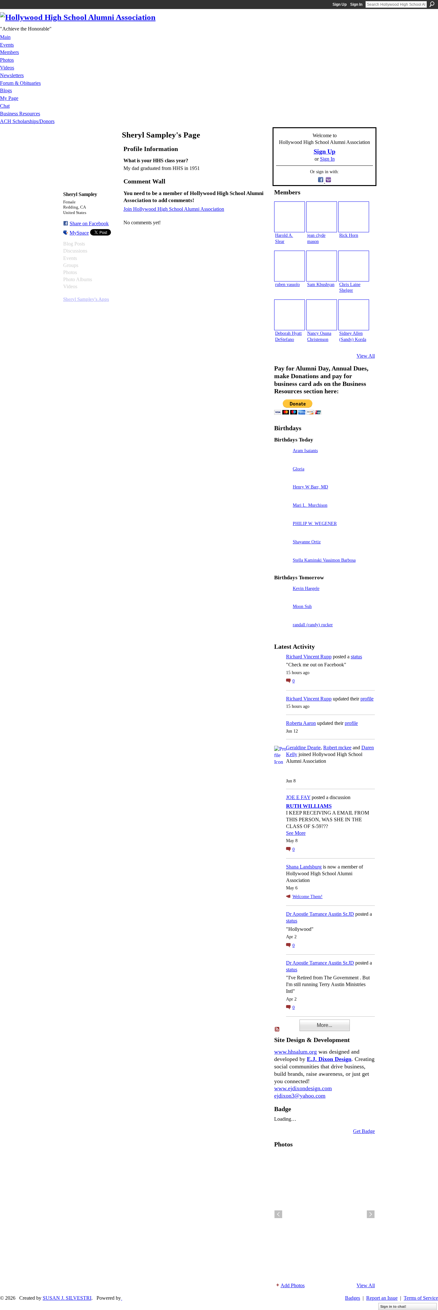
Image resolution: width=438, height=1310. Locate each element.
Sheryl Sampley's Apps (86, 299)
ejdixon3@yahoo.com (299, 1095)
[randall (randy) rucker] (282, 634)
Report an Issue (382, 1298)
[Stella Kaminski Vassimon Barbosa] (282, 569)
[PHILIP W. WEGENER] (282, 532)
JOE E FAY (298, 797)
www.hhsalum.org (295, 1051)
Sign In (356, 4)
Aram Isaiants (305, 450)
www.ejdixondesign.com (303, 1088)
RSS (277, 1029)
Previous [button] (278, 1214)
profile (367, 698)
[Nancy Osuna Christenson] (321, 314)
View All (366, 356)
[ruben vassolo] (289, 266)
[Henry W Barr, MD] (282, 496)
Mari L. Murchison (310, 505)
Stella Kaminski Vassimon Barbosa (324, 560)
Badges (352, 1298)
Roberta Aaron (301, 723)
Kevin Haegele (306, 588)
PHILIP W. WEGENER (315, 523)
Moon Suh (302, 606)
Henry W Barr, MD (310, 486)
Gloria (298, 468)
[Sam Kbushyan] (321, 266)
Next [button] (371, 1214)
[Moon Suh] (282, 615)
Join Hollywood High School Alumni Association (173, 209)
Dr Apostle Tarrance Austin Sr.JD (320, 914)
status (356, 656)
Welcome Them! (307, 896)
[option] (324, 1214)
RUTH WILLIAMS (309, 806)
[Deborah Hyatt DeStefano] (289, 314)
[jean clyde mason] (321, 216)
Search (431, 4)
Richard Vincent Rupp (309, 656)
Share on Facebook (89, 223)
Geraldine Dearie (303, 747)
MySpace (79, 233)
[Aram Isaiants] (282, 459)
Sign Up (340, 4)
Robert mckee (337, 747)
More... (324, 1025)
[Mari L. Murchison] (282, 514)
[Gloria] (282, 478)
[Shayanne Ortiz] (282, 551)
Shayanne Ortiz (307, 541)
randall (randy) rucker (313, 624)
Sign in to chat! (393, 1306)
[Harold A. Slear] (289, 216)
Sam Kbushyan (320, 284)
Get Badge (364, 1131)
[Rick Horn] (353, 216)
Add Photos (293, 1285)
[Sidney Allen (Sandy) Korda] (353, 314)
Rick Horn (348, 235)
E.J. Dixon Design (329, 1059)
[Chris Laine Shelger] (353, 266)
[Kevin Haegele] (282, 597)
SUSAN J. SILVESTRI (67, 1298)
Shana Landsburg (304, 866)
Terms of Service (421, 1298)
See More (296, 833)
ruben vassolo (287, 284)
